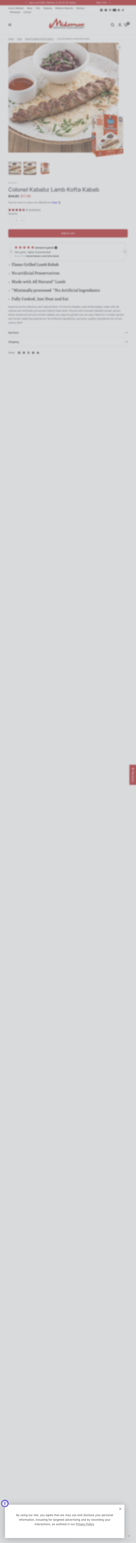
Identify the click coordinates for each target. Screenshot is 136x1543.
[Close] (120, 1508)
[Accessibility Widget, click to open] (5, 1503)
